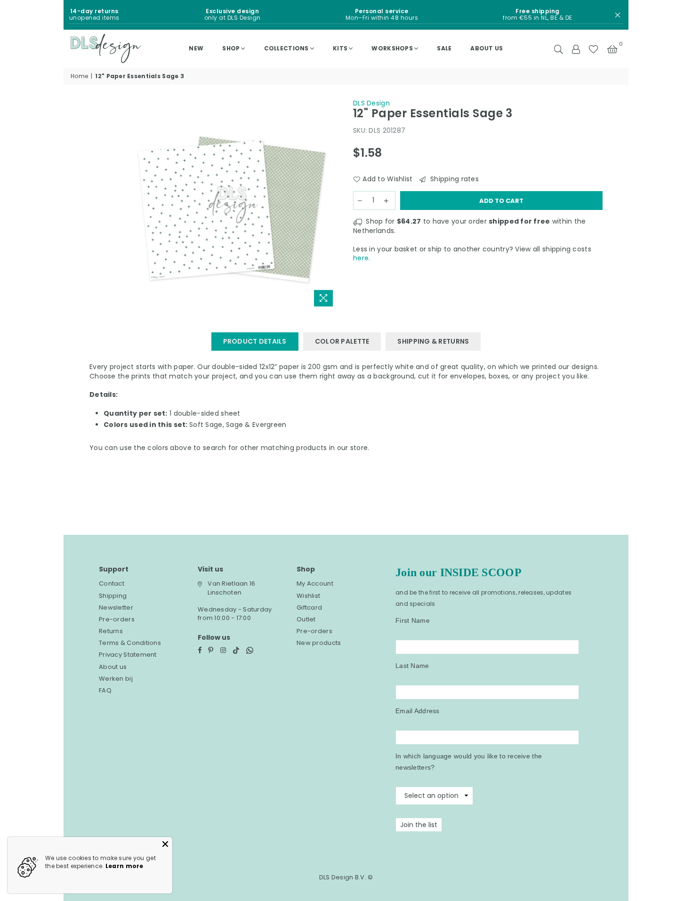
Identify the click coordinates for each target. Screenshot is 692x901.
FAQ (105, 690)
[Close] (165, 844)
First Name (412, 620)
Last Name (412, 665)
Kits (340, 48)
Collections (286, 48)
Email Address (417, 711)
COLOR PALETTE (342, 341)
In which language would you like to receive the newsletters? (468, 761)
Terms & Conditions (130, 642)
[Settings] (575, 48)
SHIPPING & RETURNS (433, 341)
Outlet (306, 619)
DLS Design (371, 103)
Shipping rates (453, 179)
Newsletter (116, 607)
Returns (111, 631)
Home (79, 76)
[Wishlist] (593, 48)
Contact (111, 583)
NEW (196, 48)
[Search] (558, 48)
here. (361, 258)
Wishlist (308, 595)
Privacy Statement (128, 654)
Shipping (113, 595)
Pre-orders (117, 619)
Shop (231, 48)
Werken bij (116, 678)
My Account (315, 583)
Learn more (124, 866)
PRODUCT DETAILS (255, 341)
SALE (444, 48)
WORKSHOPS (392, 48)
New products (319, 642)
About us (486, 48)
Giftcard (309, 607)
